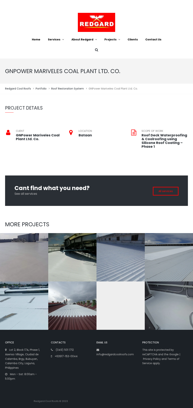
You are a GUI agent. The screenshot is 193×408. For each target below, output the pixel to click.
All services (166, 191)
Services (54, 39)
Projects (110, 39)
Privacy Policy (152, 359)
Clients (133, 39)
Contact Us (153, 39)
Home (36, 39)
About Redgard (82, 39)
